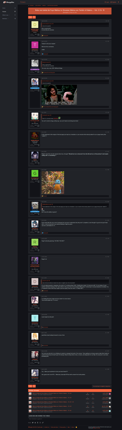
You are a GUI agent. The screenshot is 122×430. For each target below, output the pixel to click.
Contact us (46, 427)
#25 (108, 112)
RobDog (35, 246)
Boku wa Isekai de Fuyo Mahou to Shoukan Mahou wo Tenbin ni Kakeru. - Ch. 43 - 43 (53, 402)
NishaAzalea (35, 377)
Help (69, 427)
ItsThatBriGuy (105, 403)
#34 (108, 296)
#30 (108, 220)
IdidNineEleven (35, 140)
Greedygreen (35, 178)
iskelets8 (34, 359)
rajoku (35, 159)
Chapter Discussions (47, 394)
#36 (108, 332)
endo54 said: (45, 280)
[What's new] (118, 2)
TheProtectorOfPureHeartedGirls (34, 266)
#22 (108, 41)
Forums (4, 11)
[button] (9, 15)
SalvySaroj (35, 228)
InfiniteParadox (105, 407)
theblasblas (35, 323)
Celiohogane (105, 394)
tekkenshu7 (35, 49)
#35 (108, 314)
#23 (108, 59)
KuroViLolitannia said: (47, 23)
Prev (31, 17)
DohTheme (98, 428)
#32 (108, 256)
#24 (108, 78)
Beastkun (34, 341)
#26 (108, 132)
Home (3, 8)
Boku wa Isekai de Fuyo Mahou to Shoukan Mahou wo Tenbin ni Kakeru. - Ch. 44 (51, 393)
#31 (108, 238)
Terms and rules (54, 427)
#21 (108, 20)
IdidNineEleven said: (47, 204)
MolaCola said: (46, 62)
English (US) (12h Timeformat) (35, 427)
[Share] (106, 21)
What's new (5, 15)
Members (4, 18)
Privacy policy (63, 427)
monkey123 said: (46, 115)
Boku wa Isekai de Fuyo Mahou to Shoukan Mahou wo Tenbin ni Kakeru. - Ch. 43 (51, 397)
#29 (108, 201)
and (49, 72)
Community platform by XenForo (99, 426)
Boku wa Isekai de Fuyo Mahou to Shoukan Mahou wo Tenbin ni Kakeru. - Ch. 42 (51, 410)
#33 (108, 277)
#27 (108, 151)
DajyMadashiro (105, 398)
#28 (108, 169)
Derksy (35, 304)
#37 (108, 351)
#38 (108, 369)
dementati (35, 286)
